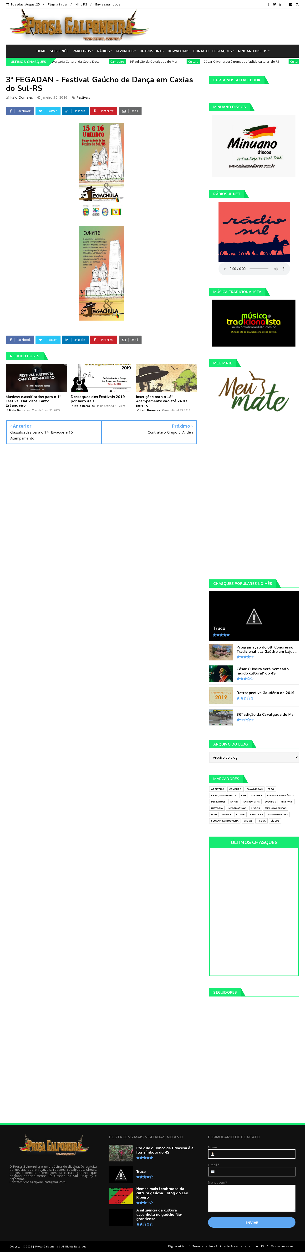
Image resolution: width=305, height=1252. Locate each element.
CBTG (271, 789)
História (217, 808)
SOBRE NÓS (59, 51)
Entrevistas (252, 801)
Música (226, 814)
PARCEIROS (82, 51)
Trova (261, 820)
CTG (243, 795)
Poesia (240, 814)
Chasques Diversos (223, 795)
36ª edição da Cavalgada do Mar (129, 61)
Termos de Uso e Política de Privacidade (219, 1246)
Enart (234, 801)
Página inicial (57, 4)
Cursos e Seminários (280, 795)
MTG (214, 814)
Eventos (270, 801)
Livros (255, 808)
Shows (248, 820)
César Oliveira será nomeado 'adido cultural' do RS (217, 61)
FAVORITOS (125, 51)
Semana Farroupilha (225, 820)
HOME (41, 51)
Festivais (83, 97)
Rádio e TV (256, 814)
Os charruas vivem (283, 1246)
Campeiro (93, 62)
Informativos (237, 808)
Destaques (218, 801)
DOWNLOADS (179, 51)
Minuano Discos (276, 808)
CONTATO (200, 51)
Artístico (217, 789)
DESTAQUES (222, 51)
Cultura (169, 62)
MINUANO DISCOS (252, 51)
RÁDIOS (103, 51)
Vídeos (275, 820)
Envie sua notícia (107, 4)
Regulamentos (277, 814)
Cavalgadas (255, 789)
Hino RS (81, 4)
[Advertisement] (227, 26)
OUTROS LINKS (152, 51)
